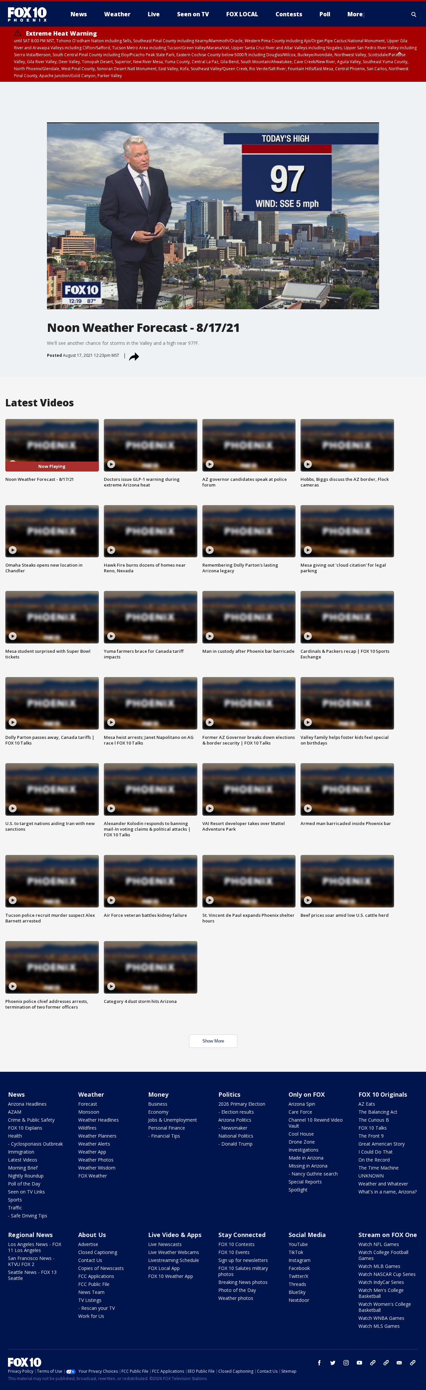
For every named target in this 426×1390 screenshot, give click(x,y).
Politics (229, 1094)
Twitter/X (298, 1276)
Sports (15, 1199)
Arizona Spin (302, 1104)
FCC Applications (96, 1276)
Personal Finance (166, 1128)
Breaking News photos (243, 1282)
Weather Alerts (94, 1144)
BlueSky (297, 1292)
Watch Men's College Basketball (381, 1293)
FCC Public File (93, 1284)
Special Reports (305, 1182)
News (16, 1094)
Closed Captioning (97, 1252)
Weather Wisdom (96, 1168)
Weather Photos (95, 1160)
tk (372, 1362)
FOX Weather (92, 1176)
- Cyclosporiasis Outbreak (35, 1144)
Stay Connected (242, 1235)
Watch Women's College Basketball (384, 1307)
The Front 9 (371, 1136)
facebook (319, 1362)
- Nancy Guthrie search (313, 1174)
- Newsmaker (232, 1128)
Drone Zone (302, 1142)
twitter (332, 1362)
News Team (91, 1292)
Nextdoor (299, 1300)
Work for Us (91, 1316)
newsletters (412, 1362)
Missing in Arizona (308, 1166)
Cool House (301, 1134)
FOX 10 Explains (25, 1128)
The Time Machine (378, 1168)
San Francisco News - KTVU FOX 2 (31, 1261)
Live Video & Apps (174, 1235)
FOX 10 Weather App (170, 1276)
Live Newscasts (165, 1244)
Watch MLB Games (379, 1266)
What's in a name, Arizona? (387, 1191)
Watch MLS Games (379, 1326)
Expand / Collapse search (414, 14)
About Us (92, 1235)
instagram (346, 1362)
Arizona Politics (234, 1120)
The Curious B (373, 1120)
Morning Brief (23, 1168)
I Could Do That (375, 1152)
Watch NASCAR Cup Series (387, 1274)
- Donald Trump (235, 1144)
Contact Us (90, 1260)
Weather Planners (97, 1136)
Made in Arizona (306, 1158)
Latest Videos (22, 1160)
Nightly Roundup (26, 1176)
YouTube (298, 1244)
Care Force (300, 1112)
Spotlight (298, 1189)
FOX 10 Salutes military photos (243, 1271)
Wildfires (87, 1128)
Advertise (88, 1244)
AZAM (14, 1112)
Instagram (300, 1260)
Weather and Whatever (383, 1184)
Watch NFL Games (378, 1244)
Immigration (21, 1152)
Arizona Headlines (27, 1104)
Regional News (30, 1235)
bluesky (386, 1362)
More (355, 14)
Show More (213, 1041)
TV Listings (90, 1300)
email (399, 1362)
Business (157, 1104)
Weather (91, 1094)
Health (15, 1136)
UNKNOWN (371, 1176)
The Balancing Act (377, 1112)
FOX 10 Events (234, 1252)
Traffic (15, 1207)
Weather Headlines (98, 1120)
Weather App (92, 1152)
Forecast (87, 1104)
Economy (158, 1112)
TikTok (296, 1252)
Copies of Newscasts (101, 1268)
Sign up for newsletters (243, 1260)
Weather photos (235, 1298)
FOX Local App (164, 1268)
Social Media (307, 1235)
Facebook (299, 1268)
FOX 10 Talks (372, 1128)
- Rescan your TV (96, 1308)
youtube (359, 1362)
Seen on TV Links (26, 1191)
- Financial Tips (164, 1136)
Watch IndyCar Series (381, 1282)
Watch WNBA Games (381, 1318)
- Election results (236, 1112)
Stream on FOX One (387, 1235)
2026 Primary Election (241, 1104)
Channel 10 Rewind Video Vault (316, 1123)
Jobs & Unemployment (172, 1120)
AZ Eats (366, 1104)
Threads (297, 1284)
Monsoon (88, 1112)
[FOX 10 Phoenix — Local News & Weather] (30, 14)
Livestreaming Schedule (173, 1260)
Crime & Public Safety (31, 1120)
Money (158, 1094)
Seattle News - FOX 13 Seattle (32, 1275)
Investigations (304, 1150)
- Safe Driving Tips (27, 1215)
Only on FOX (307, 1094)
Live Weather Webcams (173, 1252)
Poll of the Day (24, 1184)
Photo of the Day (237, 1290)
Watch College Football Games (383, 1255)
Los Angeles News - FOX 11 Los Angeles (34, 1247)
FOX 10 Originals (382, 1094)
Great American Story (381, 1144)
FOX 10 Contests (236, 1244)
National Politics (235, 1136)
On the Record (374, 1160)
